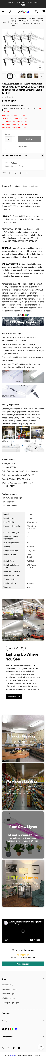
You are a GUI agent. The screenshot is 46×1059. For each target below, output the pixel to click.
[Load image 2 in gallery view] (16, 76)
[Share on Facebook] (10, 173)
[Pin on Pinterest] (21, 173)
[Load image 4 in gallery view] (29, 76)
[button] (3, 11)
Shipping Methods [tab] (30, 186)
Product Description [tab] (11, 186)
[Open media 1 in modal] (23, 50)
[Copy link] (33, 173)
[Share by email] (27, 172)
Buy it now (23, 146)
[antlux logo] (9, 1030)
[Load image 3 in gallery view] (23, 76)
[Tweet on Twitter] (15, 173)
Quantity (7, 134)
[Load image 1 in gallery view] (10, 76)
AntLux (14, 163)
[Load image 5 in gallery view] (36, 76)
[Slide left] (4, 49)
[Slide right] (41, 49)
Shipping (5, 105)
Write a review (23, 964)
